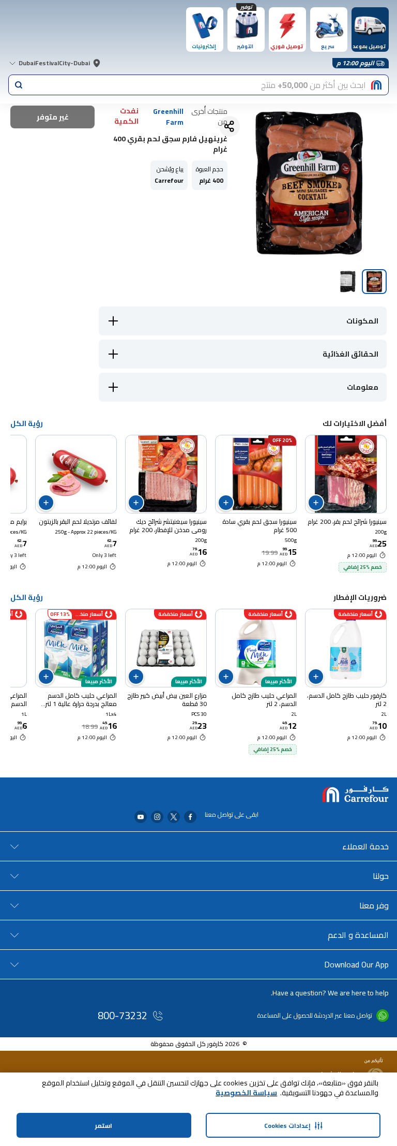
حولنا (381, 876)
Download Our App (356, 964)
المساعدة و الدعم (358, 935)
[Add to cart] (316, 502)
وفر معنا (374, 905)
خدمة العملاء (365, 846)
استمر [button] (103, 1126)
